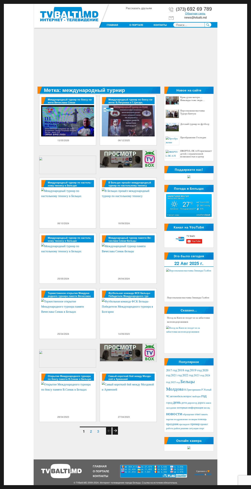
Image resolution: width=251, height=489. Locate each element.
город (169, 402)
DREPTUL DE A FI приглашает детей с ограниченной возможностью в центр (196, 153)
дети (184, 402)
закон (208, 402)
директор (192, 402)
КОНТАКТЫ (160, 25)
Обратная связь (195, 13)
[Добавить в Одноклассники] (135, 14)
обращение (188, 414)
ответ (198, 414)
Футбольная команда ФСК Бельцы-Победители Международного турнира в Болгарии (129, 296)
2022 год (187, 375)
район (177, 428)
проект (204, 424)
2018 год (183, 370)
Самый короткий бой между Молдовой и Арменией (129, 377)
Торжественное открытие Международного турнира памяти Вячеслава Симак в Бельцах (69, 296)
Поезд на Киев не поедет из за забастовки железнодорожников (188, 319)
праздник (172, 424)
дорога (201, 402)
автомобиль (176, 396)
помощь (202, 419)
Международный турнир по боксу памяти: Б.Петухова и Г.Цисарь (130, 101)
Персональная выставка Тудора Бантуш (192, 112)
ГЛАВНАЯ (112, 25)
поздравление (181, 419)
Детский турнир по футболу (194, 124)
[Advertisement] (126, 59)
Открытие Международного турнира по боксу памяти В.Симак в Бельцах (69, 377)
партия (169, 419)
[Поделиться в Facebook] (128, 14)
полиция (193, 419)
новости (174, 413)
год (204, 395)
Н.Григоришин (192, 389)
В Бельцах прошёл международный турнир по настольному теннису (129, 184)
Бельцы (187, 381)
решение (184, 428)
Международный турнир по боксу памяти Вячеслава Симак (70, 101)
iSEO (209, 474)
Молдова (175, 389)
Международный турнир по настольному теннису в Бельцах (69, 184)
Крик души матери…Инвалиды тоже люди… (192, 99)
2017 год (171, 370)
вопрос (187, 396)
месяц (207, 407)
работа (169, 428)
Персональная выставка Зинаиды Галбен (188, 297)
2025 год (175, 382)
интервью (182, 407)
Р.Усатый (206, 389)
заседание (171, 407)
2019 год (196, 370)
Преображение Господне (193, 137)
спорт (201, 428)
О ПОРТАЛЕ (136, 25)
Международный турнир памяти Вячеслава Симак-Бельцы (129, 239)
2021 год (176, 375)
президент (184, 424)
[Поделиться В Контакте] (149, 14)
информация (195, 407)
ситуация (193, 428)
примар (195, 424)
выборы (196, 396)
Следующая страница (115, 434)
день (177, 402)
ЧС (167, 396)
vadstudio (199, 474)
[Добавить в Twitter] (142, 14)
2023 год (199, 375)
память (204, 414)
